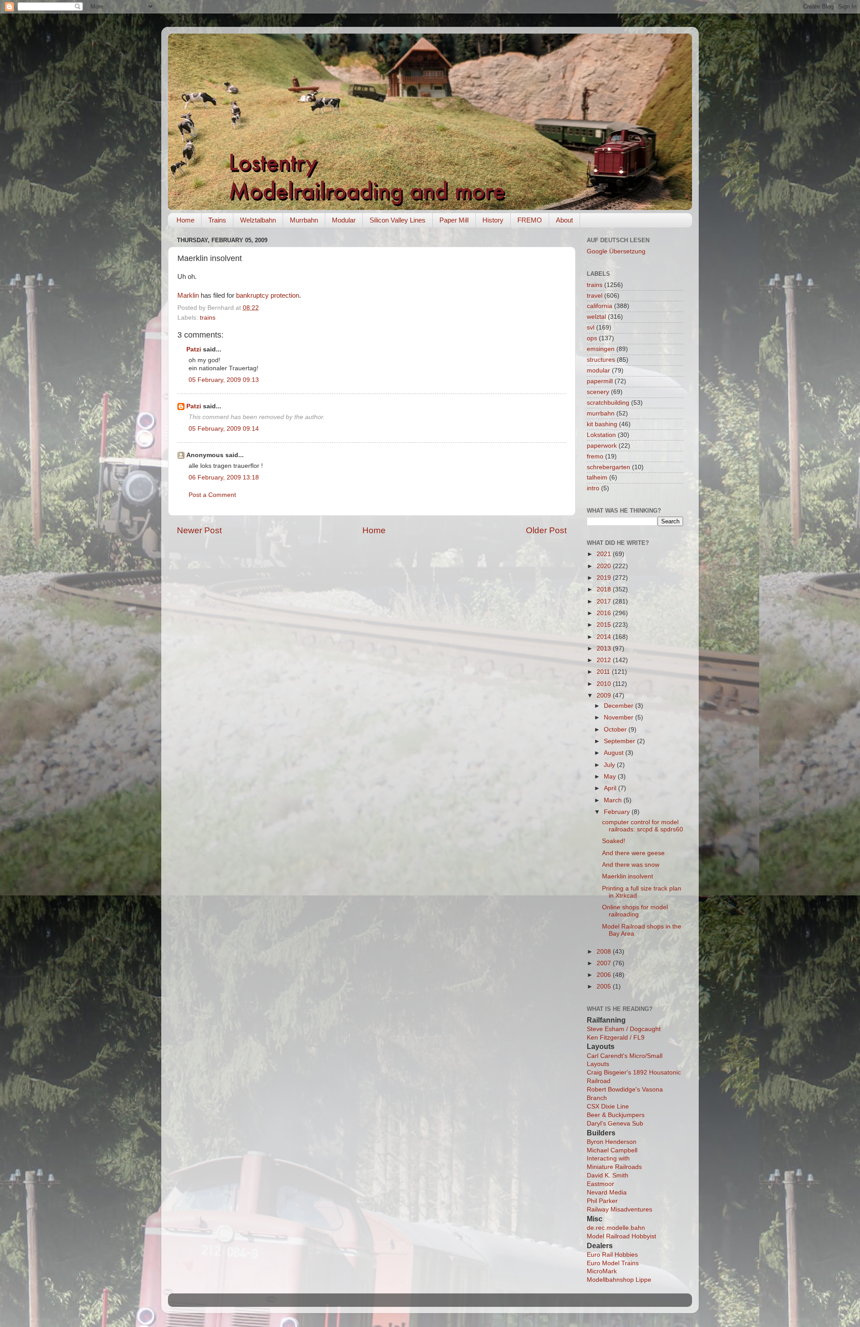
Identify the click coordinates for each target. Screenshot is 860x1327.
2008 (605, 951)
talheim (597, 477)
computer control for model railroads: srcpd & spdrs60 (642, 826)
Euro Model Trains (613, 1263)
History (492, 220)
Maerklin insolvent (627, 876)
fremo (595, 456)
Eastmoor (600, 1184)
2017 (605, 601)
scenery (598, 392)
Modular (344, 220)
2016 (605, 613)
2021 (605, 554)
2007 (605, 963)
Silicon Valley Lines (398, 220)
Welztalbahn (258, 220)
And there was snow (630, 864)
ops (592, 338)
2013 (605, 648)
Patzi (193, 349)
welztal (596, 316)
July (610, 765)
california (599, 306)
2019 (605, 577)
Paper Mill (454, 220)
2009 (605, 695)
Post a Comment (212, 495)
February (618, 812)
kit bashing (602, 424)
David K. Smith (607, 1175)
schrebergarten (608, 467)
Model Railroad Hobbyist (621, 1236)
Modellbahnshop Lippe (619, 1279)
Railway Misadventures (619, 1209)
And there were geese (633, 853)
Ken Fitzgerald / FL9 (616, 1037)
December (619, 705)
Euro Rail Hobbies (612, 1254)
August (614, 752)
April (611, 788)
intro (593, 488)
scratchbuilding (608, 402)
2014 (605, 637)
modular (598, 370)
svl (590, 327)
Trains (217, 220)
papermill (600, 381)
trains (207, 317)
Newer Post (199, 530)
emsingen (601, 349)
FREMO (529, 220)
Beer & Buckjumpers (616, 1115)
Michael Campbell (612, 1150)
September (620, 741)
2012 (605, 660)
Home (185, 220)
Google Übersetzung (616, 251)
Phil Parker (602, 1201)
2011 (604, 671)
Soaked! (613, 841)
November (619, 717)
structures (601, 359)
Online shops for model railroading (635, 911)
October (616, 729)
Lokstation (601, 435)
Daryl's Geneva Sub (615, 1123)
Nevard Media (607, 1192)
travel (594, 295)
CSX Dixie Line (608, 1106)
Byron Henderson (611, 1142)
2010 (605, 684)
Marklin (188, 295)
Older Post (546, 530)
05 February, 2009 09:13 (224, 380)
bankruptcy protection (267, 295)
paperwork (602, 445)
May (611, 776)
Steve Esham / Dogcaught (624, 1029)
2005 (605, 986)
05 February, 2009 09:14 (224, 428)
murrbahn (601, 413)
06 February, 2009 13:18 (224, 477)
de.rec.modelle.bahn (616, 1227)
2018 (605, 589)
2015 (605, 624)
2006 (605, 975)
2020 (605, 566)
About (564, 220)
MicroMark (602, 1271)
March (614, 800)
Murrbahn (304, 220)
